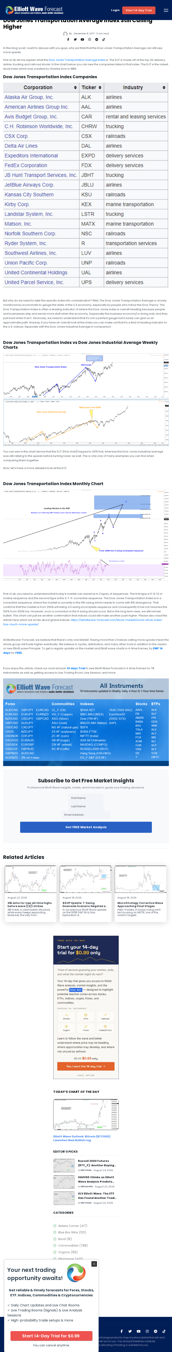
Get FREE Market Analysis (86, 827)
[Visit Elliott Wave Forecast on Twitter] (130, 1331)
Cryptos (68, 1252)
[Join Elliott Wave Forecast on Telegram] (155, 1331)
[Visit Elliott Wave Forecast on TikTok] (164, 1331)
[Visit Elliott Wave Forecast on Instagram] (147, 1331)
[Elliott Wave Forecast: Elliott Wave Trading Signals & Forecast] (34, 10)
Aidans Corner (72, 1226)
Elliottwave (70, 1259)
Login (115, 10)
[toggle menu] (166, 10)
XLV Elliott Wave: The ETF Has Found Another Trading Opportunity (98, 1198)
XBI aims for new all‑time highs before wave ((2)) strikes (30, 904)
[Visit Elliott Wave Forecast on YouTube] (139, 1331)
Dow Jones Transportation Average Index (77, 60)
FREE (18, 653)
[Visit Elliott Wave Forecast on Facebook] (121, 1331)
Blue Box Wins (72, 1232)
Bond (65, 1239)
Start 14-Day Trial (139, 10)
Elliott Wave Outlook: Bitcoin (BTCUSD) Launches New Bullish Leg (81, 1138)
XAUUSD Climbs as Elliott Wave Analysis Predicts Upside (96, 1181)
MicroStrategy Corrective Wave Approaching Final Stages (140, 904)
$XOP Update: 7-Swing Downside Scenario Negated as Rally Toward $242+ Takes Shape (85, 907)
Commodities (73, 1245)
